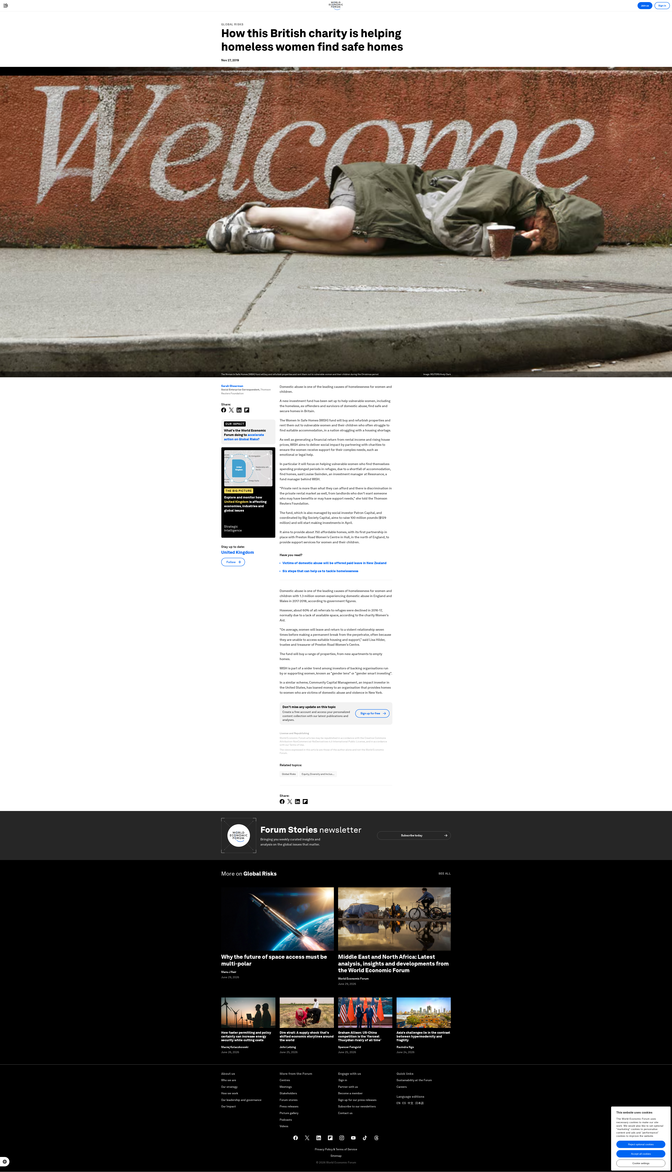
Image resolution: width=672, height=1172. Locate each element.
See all (445, 873)
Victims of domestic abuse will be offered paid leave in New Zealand (334, 563)
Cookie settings (640, 1163)
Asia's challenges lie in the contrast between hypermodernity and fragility (423, 1036)
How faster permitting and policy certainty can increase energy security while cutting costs (246, 1036)
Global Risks (232, 24)
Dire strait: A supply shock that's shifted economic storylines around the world (307, 1036)
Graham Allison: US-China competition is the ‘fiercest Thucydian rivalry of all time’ (359, 1036)
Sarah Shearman (232, 386)
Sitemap (336, 1155)
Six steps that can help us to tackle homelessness (320, 571)
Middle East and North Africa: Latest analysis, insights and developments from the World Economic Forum (393, 963)
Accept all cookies (641, 1153)
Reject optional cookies (641, 1144)
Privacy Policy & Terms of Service (336, 1149)
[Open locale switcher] (4, 1161)
